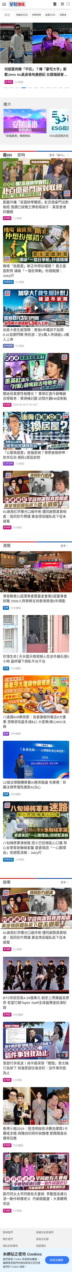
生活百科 (8, 463)
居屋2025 (50, 15)
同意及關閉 (56, 1260)
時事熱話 (8, 282)
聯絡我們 (8, 1232)
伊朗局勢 (36, 15)
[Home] (17, 4)
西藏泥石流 (22, 15)
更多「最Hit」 (57, 155)
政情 (6, 608)
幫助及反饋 (42, 1239)
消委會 (63, 15)
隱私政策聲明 (10, 1245)
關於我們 (8, 1239)
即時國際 (8, 346)
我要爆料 (41, 1245)
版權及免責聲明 (45, 1232)
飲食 (6, 734)
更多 (63, 545)
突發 (6, 668)
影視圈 (8, 82)
